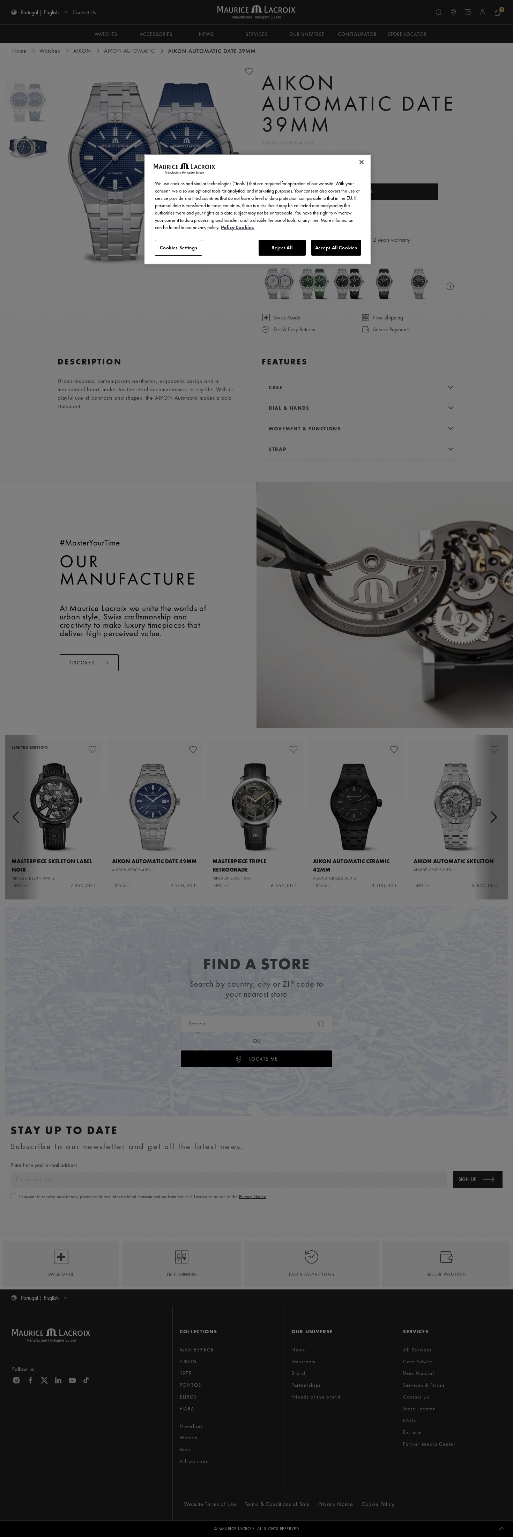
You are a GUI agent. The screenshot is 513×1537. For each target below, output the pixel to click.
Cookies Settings (178, 247)
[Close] (361, 162)
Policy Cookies (237, 227)
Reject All (282, 247)
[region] (257, 209)
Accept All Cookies (336, 247)
